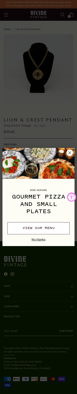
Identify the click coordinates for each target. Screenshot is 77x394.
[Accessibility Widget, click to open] (71, 197)
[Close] (70, 153)
